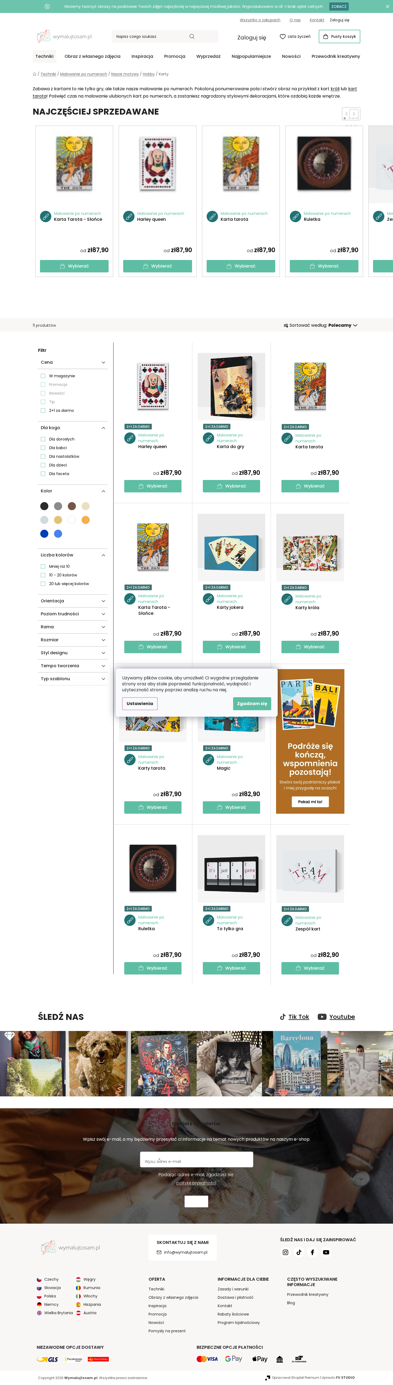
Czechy (51, 1279)
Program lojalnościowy (239, 1322)
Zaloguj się (251, 37)
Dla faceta (59, 473)
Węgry (89, 1279)
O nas (295, 20)
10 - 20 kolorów (63, 575)
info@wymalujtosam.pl (185, 1252)
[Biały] (72, 520)
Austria (89, 1313)
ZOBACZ (339, 6)
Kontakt (317, 20)
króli (335, 89)
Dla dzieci (58, 465)
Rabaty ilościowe (233, 1314)
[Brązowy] (72, 506)
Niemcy (51, 1304)
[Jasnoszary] (44, 520)
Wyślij (196, 1202)
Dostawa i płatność (236, 1297)
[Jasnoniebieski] (58, 534)
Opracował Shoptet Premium (295, 1377)
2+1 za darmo (61, 410)
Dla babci (58, 447)
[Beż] (58, 520)
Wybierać (78, 266)
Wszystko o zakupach (260, 20)
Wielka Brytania (58, 1313)
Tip (52, 401)
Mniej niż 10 (59, 566)
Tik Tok (298, 1017)
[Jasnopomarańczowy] (86, 520)
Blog (291, 1303)
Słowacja (52, 1287)
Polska (50, 1296)
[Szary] (58, 506)
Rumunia (91, 1287)
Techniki (156, 1289)
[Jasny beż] (86, 506)
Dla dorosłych (62, 439)
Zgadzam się (252, 703)
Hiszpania (92, 1304)
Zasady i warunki (233, 1289)
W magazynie (62, 375)
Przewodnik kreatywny (307, 1294)
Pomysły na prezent (167, 1331)
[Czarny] (44, 506)
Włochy (90, 1296)
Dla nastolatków (64, 456)
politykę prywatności (196, 1183)
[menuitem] (44, 56)
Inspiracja (157, 1306)
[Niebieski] (44, 534)
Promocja (58, 384)
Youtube (342, 1017)
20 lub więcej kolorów (69, 583)
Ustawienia (140, 703)
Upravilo (338, 1377)
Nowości (57, 393)
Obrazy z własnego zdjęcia (173, 1297)
